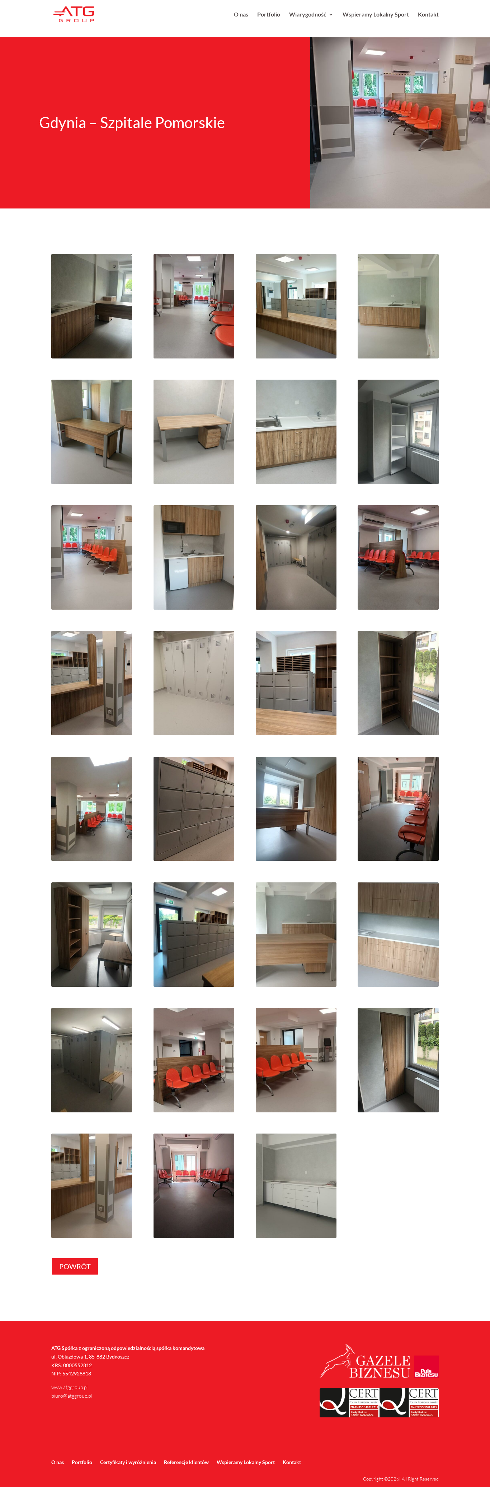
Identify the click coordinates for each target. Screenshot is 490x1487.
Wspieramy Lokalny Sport (376, 15)
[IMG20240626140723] (398, 358)
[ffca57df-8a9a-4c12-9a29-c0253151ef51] (398, 484)
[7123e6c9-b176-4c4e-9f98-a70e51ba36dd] (194, 1112)
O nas (241, 15)
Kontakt (428, 15)
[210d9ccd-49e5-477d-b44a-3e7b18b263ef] (91, 1238)
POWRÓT (75, 1266)
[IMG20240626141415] (296, 358)
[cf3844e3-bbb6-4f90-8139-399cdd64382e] (91, 735)
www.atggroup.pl (69, 1387)
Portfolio (268, 15)
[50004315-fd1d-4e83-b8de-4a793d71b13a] (194, 609)
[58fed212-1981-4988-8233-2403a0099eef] (296, 1238)
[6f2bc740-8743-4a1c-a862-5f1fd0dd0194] (194, 987)
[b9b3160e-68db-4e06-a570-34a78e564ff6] (296, 735)
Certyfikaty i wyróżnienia (128, 1462)
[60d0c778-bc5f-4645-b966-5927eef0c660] (194, 1238)
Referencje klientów (186, 1462)
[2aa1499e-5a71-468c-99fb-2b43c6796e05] (194, 358)
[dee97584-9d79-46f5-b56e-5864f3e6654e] (91, 861)
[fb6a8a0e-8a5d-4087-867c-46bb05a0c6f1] (91, 609)
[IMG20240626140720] (91, 484)
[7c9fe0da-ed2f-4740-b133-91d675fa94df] (91, 987)
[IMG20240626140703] (296, 484)
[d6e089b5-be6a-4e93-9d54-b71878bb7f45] (194, 735)
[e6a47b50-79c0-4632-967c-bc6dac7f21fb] (194, 861)
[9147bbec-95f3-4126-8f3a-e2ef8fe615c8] (91, 1112)
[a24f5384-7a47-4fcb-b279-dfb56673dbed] (398, 609)
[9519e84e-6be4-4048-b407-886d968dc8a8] (398, 861)
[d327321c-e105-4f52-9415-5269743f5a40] (398, 735)
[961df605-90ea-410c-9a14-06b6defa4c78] (398, 1112)
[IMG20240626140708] (194, 484)
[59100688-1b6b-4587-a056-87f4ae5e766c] (296, 609)
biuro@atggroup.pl (71, 1396)
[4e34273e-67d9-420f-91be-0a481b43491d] (91, 358)
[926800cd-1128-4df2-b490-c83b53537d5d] (296, 861)
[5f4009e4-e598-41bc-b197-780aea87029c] (398, 987)
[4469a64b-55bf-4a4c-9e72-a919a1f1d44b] (296, 1112)
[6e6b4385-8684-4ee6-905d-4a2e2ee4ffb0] (296, 987)
